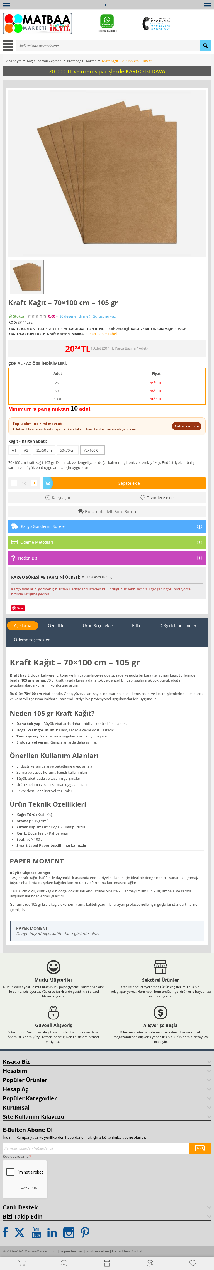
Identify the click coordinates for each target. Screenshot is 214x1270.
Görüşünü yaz (104, 316)
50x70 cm (68, 450)
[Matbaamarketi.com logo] (37, 23)
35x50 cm (44, 450)
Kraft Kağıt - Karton (81, 60)
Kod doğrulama (15, 1156)
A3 (26, 450)
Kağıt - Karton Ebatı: (27, 441)
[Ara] (205, 45)
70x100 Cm (93, 450)
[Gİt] (200, 1148)
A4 (14, 450)
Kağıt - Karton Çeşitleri (44, 60)
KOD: (12, 322)
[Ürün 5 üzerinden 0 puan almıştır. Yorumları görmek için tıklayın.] (37, 316)
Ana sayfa (13, 60)
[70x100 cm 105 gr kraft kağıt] (107, 173)
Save (20, 608)
